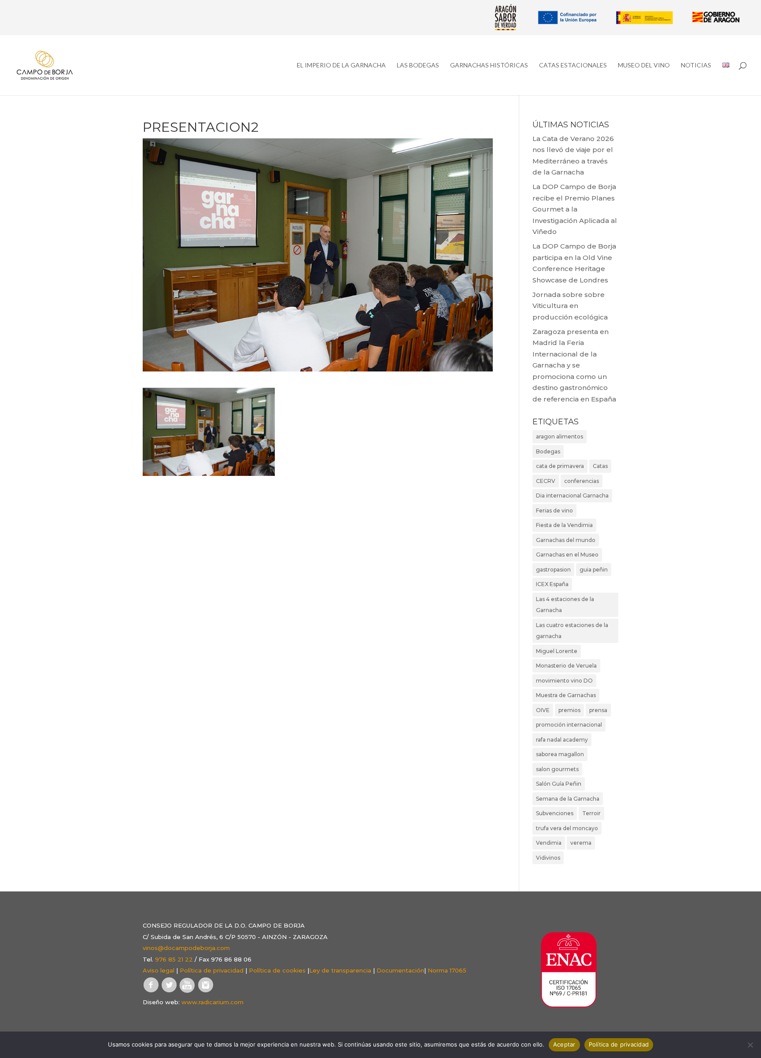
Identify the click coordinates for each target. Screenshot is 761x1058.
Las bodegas (418, 65)
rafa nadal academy (562, 739)
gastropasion (553, 569)
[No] (750, 1044)
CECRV (545, 481)
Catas (600, 466)
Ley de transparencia (340, 970)
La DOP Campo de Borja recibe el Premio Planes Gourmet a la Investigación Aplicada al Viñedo (574, 209)
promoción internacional (569, 724)
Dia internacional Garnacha (572, 495)
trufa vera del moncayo (567, 828)
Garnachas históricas (489, 65)
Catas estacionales (573, 65)
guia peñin (594, 569)
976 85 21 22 (174, 959)
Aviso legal (158, 970)
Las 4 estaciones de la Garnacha (565, 605)
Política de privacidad (212, 970)
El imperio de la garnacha (341, 65)
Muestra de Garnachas (566, 695)
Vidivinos (548, 857)
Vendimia (549, 842)
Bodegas (548, 451)
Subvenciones (554, 813)
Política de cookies (277, 970)
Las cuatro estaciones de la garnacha (572, 631)
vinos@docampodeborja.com (186, 947)
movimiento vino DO (564, 680)
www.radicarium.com (212, 1002)
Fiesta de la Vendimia (564, 525)
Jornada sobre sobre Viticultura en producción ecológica (570, 305)
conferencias (581, 481)
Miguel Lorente (556, 651)
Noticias (696, 65)
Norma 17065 (447, 970)
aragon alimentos (559, 436)
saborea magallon (560, 754)
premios (569, 710)
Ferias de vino (554, 510)
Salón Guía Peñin (558, 783)
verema (580, 842)
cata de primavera (560, 466)
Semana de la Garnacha (567, 798)
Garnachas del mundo (565, 540)
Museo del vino (644, 65)
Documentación (400, 970)
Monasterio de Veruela (566, 665)
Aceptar (564, 1044)
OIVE (543, 710)
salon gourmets (557, 769)
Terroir (591, 813)
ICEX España (552, 584)
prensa (598, 710)
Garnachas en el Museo (567, 554)
